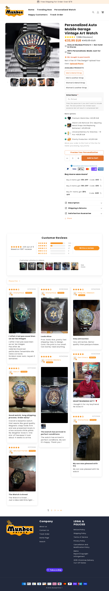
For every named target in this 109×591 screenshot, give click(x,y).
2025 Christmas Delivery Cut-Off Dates (84, 561)
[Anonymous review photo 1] (22, 315)
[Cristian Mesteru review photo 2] (43, 426)
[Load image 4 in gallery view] (41, 82)
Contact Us (44, 530)
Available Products (74, 68)
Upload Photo (77, 63)
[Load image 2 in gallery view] (23, 82)
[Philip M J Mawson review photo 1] (86, 318)
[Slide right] (57, 82)
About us (43, 526)
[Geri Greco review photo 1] (86, 380)
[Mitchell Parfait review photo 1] (22, 473)
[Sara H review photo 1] (22, 394)
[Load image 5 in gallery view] (50, 82)
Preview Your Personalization (84, 152)
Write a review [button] (86, 248)
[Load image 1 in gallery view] (14, 82)
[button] (93, 12)
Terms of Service (81, 537)
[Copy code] (100, 180)
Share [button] (69, 218)
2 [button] (51, 510)
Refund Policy (79, 530)
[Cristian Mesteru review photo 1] (54, 395)
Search (42, 542)
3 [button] (55, 510)
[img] (14, 289)
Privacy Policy (79, 541)
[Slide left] (7, 82)
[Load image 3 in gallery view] (32, 82)
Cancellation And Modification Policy (82, 546)
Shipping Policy (80, 533)
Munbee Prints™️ (57, 588)
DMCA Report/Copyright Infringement (81, 553)
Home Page (44, 538)
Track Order (44, 534)
